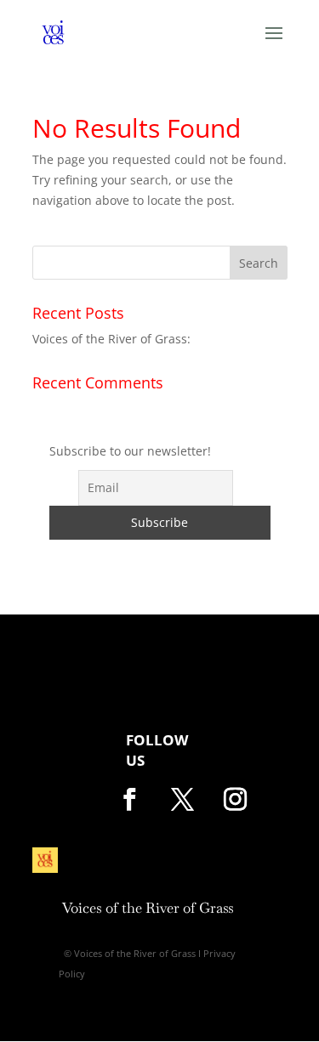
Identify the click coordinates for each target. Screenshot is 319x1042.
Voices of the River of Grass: (111, 339)
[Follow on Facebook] (130, 800)
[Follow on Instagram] (236, 800)
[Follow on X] (183, 800)
